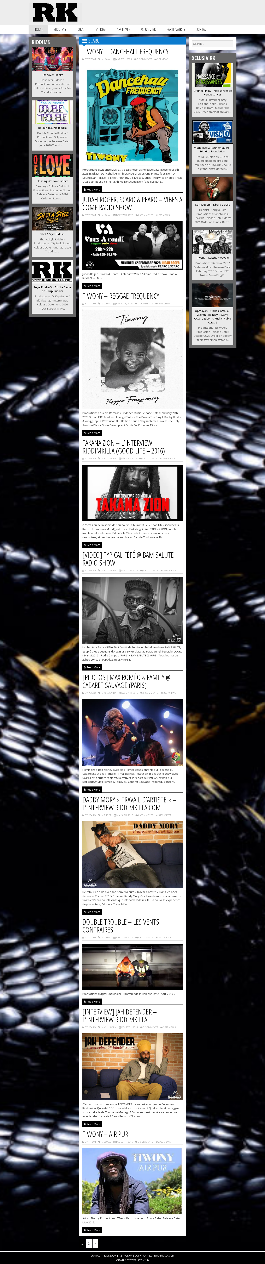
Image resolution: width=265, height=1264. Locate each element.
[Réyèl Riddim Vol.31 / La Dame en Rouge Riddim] (52, 282)
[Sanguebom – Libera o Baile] (212, 200)
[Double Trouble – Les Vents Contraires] (132, 989)
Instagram (125, 1255)
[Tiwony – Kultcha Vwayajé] (212, 253)
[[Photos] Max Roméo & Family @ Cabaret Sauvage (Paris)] (132, 764)
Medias (100, 29)
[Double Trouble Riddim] (52, 123)
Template (136, 1260)
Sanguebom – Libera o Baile (212, 204)
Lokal (80, 29)
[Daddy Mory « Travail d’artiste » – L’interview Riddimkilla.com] (132, 887)
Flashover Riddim (52, 75)
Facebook (110, 1255)
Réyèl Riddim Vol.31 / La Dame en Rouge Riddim (52, 289)
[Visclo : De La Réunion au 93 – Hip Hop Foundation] (212, 143)
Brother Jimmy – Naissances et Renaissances (213, 92)
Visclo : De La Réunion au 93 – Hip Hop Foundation (212, 149)
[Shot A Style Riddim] (52, 229)
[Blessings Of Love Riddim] (52, 176)
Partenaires (175, 29)
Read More (93, 189)
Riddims (59, 29)
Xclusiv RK (148, 29)
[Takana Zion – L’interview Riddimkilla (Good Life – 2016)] (132, 520)
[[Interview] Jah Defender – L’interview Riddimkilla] (132, 1099)
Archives (123, 29)
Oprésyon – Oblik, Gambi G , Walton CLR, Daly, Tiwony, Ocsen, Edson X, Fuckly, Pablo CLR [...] (212, 316)
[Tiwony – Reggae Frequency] (132, 408)
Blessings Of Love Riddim (52, 181)
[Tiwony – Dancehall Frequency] (132, 164)
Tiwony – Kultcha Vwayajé (212, 257)
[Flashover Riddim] (52, 70)
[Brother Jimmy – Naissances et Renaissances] (212, 86)
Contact (201, 29)
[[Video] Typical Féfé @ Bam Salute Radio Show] (132, 642)
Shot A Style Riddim (52, 234)
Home (38, 29)
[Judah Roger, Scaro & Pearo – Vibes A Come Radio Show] (132, 269)
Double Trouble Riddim (52, 128)
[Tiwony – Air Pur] (132, 1213)
